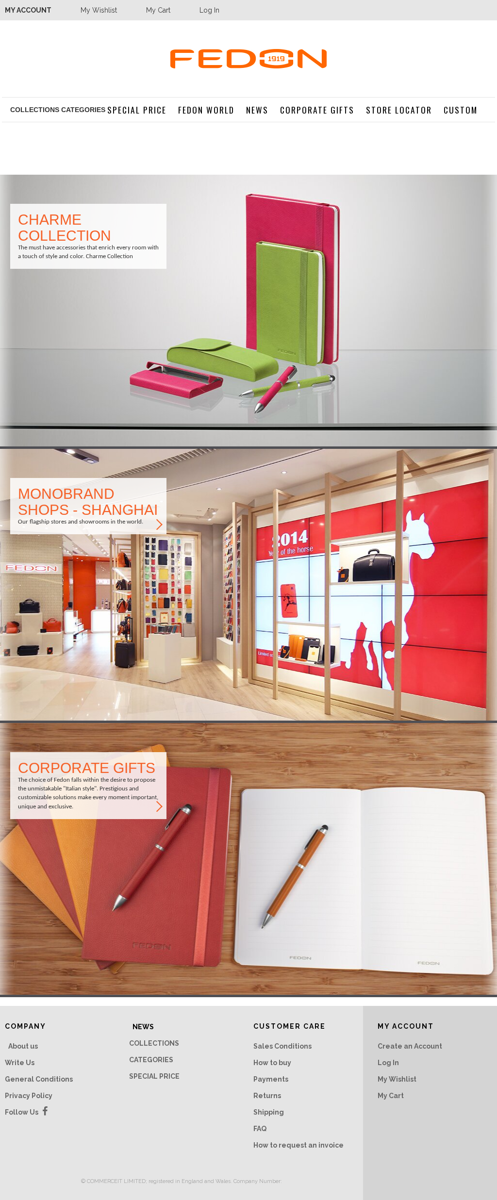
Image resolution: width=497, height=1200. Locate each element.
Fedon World (206, 109)
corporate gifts (317, 109)
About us (23, 1046)
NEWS (257, 109)
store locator (399, 109)
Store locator (88, 506)
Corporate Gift (88, 785)
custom (461, 109)
